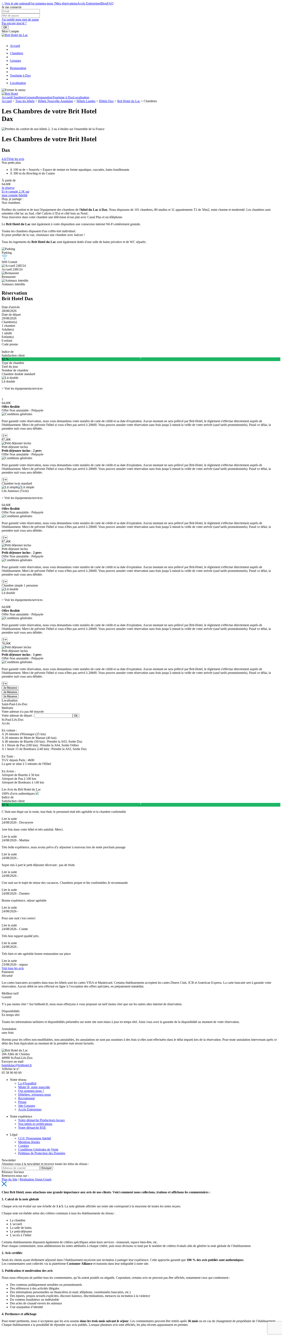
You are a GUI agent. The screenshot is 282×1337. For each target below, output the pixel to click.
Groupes (15, 60)
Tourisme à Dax (20, 75)
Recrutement (26, 1098)
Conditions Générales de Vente (38, 1149)
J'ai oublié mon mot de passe (20, 19)
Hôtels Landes (86, 101)
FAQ (110, 3)
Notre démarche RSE (32, 1127)
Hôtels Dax (106, 101)
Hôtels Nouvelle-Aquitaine (55, 101)
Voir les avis (13, 159)
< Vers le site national (16, 3)
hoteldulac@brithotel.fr (17, 1065)
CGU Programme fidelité (34, 1138)
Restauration (18, 68)
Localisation (18, 83)
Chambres (16, 53)
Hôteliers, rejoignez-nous (34, 1094)
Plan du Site (9, 1179)
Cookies (23, 1145)
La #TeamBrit (27, 1083)
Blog (104, 3)
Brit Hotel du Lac (128, 101)
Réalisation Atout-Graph (35, 1179)
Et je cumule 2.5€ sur (15, 193)
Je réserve (8, 188)
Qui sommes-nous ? (42, 3)
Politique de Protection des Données (41, 1153)
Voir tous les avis (13, 968)
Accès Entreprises (89, 3)
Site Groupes (26, 1105)
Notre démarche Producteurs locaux (41, 1120)
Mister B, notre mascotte (34, 1087)
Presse (22, 1102)
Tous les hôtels (24, 101)
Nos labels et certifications (35, 1124)
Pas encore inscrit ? (14, 23)
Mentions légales (29, 1142)
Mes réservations (66, 3)
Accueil (15, 45)
